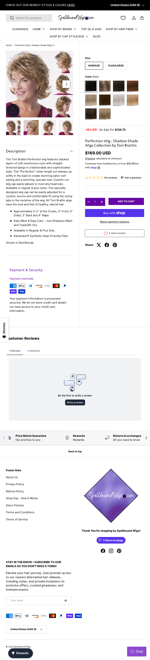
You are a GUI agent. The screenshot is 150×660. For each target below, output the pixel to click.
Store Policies (15, 505)
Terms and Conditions (20, 512)
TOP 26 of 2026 (91, 29)
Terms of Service (17, 519)
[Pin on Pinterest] (115, 245)
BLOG (96, 36)
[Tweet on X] (99, 245)
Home (9, 45)
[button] (142, 18)
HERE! (71, 5)
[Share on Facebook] (107, 245)
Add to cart (126, 201)
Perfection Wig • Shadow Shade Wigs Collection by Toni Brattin (35, 45)
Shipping (90, 158)
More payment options (114, 221)
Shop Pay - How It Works (22, 498)
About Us (12, 477)
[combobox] (29, 18)
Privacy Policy (15, 484)
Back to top (75, 451)
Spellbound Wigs (22, 646)
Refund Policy (15, 491)
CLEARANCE (20, 29)
